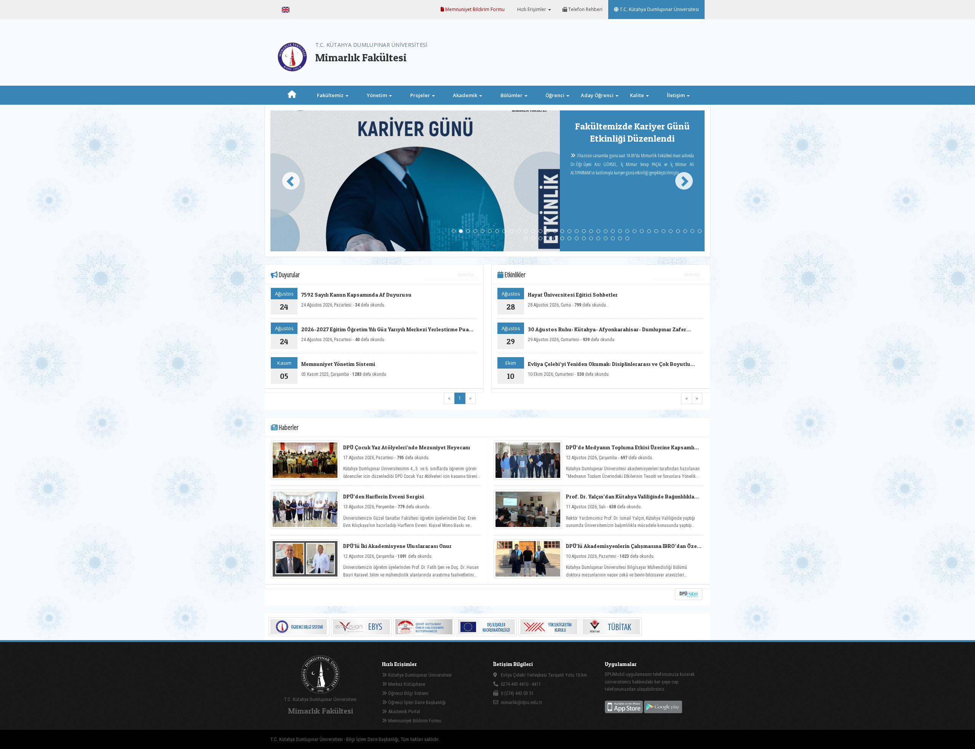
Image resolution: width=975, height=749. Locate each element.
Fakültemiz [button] (331, 95)
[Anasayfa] (292, 95)
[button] (287, 180)
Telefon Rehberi (585, 9)
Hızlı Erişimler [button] (531, 9)
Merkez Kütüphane (406, 684)
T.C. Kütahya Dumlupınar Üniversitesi (659, 9)
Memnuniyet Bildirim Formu (474, 9)
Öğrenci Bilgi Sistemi (407, 693)
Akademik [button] (465, 95)
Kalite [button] (637, 95)
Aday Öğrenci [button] (598, 95)
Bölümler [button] (512, 95)
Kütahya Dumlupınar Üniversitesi (419, 675)
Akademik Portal (403, 711)
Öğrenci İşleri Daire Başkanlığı (416, 702)
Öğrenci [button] (555, 95)
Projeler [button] (420, 95)
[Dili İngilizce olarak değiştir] (285, 9)
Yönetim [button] (377, 95)
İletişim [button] (676, 95)
